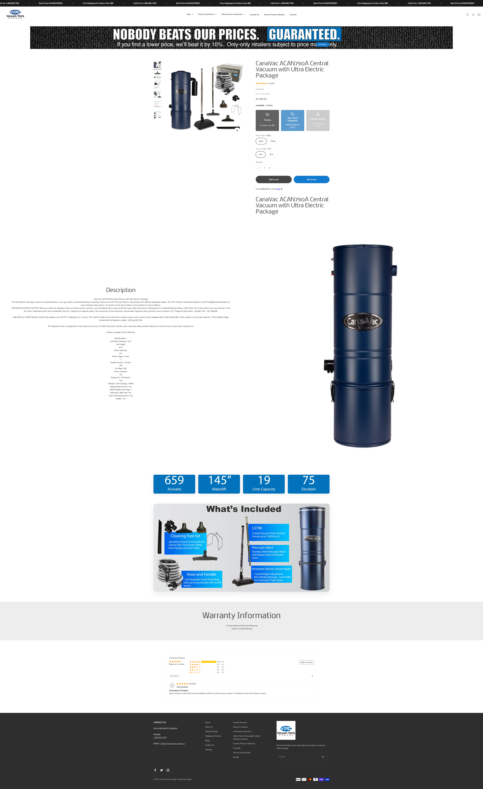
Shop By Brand (211, 731)
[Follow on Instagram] (168, 770)
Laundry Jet (254, 15)
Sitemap (208, 749)
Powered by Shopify (184, 779)
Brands (236, 757)
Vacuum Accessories (242, 753)
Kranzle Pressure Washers (274, 15)
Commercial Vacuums (242, 731)
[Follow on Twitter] (161, 770)
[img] (183, 684)
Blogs (207, 740)
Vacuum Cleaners (240, 727)
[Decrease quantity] (259, 168)
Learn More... (322, 44)
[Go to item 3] (157, 85)
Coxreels (293, 15)
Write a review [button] (306, 662)
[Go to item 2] (157, 75)
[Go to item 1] (157, 65)
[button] (262, 83)
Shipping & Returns (213, 736)
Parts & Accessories (206, 14)
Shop (189, 14)
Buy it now (311, 179)
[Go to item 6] (157, 115)
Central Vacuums (240, 722)
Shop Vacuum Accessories (232, 14)
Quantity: (259, 162)
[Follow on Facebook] (155, 770)
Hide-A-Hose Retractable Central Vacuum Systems (246, 737)
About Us (209, 727)
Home (207, 722)
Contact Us (209, 745)
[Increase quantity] (269, 168)
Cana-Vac (260, 89)
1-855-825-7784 (159, 737)
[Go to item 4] (157, 95)
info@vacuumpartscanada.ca (172, 743)
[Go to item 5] (157, 105)
